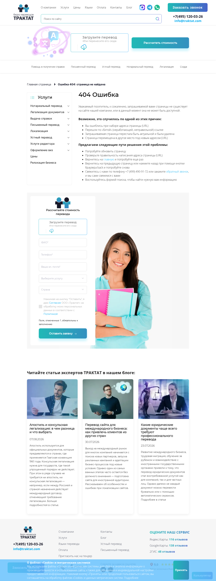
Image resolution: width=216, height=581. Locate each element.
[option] (48, 66)
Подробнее (131, 578)
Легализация (167, 66)
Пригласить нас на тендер (75, 556)
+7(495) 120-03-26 (188, 17)
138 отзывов (178, 545)
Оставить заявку (61, 333)
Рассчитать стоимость (160, 42)
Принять (181, 570)
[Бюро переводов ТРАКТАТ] (24, 12)
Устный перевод (111, 66)
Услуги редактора (42, 143)
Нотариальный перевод (140, 66)
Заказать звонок (187, 7)
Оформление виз (41, 150)
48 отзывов (166, 551)
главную (108, 159)
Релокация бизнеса (43, 162)
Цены (33, 156)
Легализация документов (47, 112)
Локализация (39, 131)
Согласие (55, 302)
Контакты (106, 532)
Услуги (63, 538)
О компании (66, 532)
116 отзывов (178, 539)
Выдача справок (41, 118)
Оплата (63, 550)
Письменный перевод (83, 66)
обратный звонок (177, 171)
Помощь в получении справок (48, 66)
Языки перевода (69, 544)
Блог (103, 538)
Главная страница (39, 84)
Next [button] (187, 66)
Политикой (51, 314)
